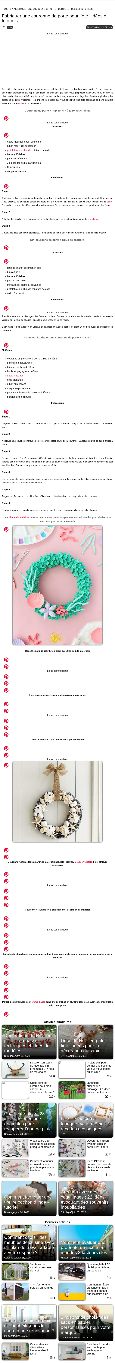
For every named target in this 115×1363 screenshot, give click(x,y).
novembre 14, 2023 (81, 1337)
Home (5, 9)
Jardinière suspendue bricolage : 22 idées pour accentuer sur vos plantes (98, 1089)
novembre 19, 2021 (76, 1056)
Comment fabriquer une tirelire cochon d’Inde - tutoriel (28, 1202)
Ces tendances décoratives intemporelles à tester (39, 1349)
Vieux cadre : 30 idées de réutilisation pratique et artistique (42, 1143)
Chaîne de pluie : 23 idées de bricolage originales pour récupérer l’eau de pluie (28, 1121)
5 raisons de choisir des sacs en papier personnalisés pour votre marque (86, 1325)
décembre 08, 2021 (19, 1056)
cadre (109, 201)
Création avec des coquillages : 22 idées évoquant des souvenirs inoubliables (85, 1199)
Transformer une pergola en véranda (41, 1286)
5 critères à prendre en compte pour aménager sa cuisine (98, 1349)
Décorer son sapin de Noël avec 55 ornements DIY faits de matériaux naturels (42, 1069)
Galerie (57, 117)
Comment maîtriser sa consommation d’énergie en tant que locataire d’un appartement (98, 1291)
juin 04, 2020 (22, 1212)
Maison (65, 1257)
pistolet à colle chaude (19, 150)
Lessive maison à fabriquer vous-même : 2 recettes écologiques (85, 1123)
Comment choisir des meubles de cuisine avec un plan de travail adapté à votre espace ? (29, 1245)
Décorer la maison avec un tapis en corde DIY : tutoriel (98, 1143)
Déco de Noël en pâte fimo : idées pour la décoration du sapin (83, 1045)
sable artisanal (15, 375)
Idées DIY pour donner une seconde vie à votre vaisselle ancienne (99, 1166)
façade (20, 103)
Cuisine (8, 1257)
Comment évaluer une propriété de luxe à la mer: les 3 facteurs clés (84, 1247)
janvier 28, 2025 (22, 1257)
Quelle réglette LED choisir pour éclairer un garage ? (98, 1267)
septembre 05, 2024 (80, 1257)
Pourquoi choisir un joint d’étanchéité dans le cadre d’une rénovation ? (29, 1325)
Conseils (65, 1337)
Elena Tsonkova (93, 27)
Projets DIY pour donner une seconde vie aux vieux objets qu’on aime (99, 1067)
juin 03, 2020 (79, 1212)
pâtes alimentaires (19, 517)
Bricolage (9, 1134)
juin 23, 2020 (22, 1134)
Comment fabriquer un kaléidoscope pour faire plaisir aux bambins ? (42, 1166)
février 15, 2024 (21, 1336)
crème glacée (38, 1002)
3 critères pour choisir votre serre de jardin (41, 1267)
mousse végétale (83, 862)
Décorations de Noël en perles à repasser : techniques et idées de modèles (28, 1043)
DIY (11, 9)
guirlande (94, 219)
